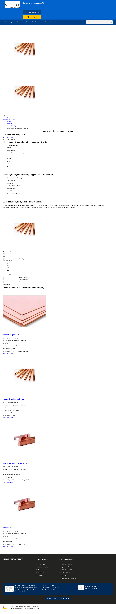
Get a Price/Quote (8, 137)
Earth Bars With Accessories (68, 578)
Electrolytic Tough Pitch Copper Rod (15, 463)
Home (9, 121)
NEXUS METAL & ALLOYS (33, 4)
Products (9, 124)
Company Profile (22, 22)
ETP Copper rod (8, 528)
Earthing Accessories (67, 564)
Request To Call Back (9, 119)
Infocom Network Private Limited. (31, 608)
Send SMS (66, 598)
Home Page (9, 22)
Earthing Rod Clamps (66, 569)
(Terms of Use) (35, 606)
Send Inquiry (33, 17)
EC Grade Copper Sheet (11, 335)
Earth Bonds (64, 575)
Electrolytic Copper (12, 126)
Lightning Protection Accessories (70, 567)
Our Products (36, 22)
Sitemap (40, 576)
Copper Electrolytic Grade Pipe (13, 399)
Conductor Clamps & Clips (68, 572)
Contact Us (48, 22)
